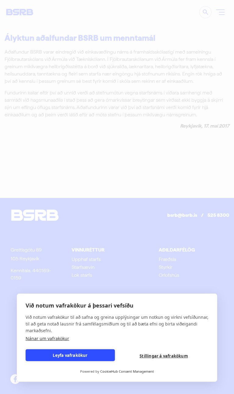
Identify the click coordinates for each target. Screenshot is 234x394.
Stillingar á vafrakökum (164, 356)
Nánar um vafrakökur (47, 338)
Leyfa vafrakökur (70, 355)
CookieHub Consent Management (127, 371)
